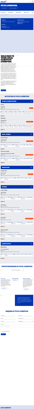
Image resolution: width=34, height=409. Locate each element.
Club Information (2, 12)
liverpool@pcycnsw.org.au (5, 27)
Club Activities (10, 12)
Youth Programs (18, 12)
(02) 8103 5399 (3, 26)
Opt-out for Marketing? (5, 331)
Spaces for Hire (26, 12)
